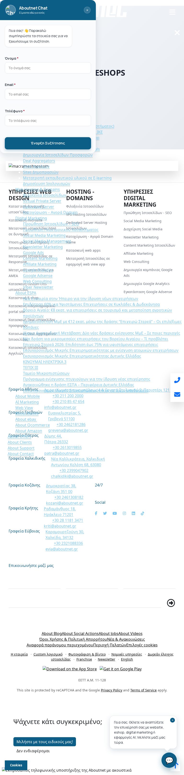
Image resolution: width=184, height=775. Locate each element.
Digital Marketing (31, 218)
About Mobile (27, 396)
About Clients (20, 442)
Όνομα (17, 573)
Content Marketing (40, 258)
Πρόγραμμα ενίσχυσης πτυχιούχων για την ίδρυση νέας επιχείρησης (86, 379)
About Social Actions (80, 633)
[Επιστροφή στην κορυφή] (175, 766)
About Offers (19, 436)
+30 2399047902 (73, 470)
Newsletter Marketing (43, 246)
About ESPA (25, 292)
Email (73, 573)
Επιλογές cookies (142, 645)
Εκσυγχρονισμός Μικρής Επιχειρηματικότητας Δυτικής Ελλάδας (82, 356)
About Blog (52, 633)
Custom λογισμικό (48, 654)
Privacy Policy (111, 690)
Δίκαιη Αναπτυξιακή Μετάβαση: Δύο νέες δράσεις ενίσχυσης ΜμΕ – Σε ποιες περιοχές (101, 333)
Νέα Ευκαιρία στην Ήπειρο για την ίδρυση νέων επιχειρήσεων (80, 298)
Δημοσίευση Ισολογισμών (46, 183)
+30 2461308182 (68, 497)
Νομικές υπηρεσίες (126, 654)
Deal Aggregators (39, 160)
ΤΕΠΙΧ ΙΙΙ (30, 367)
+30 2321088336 (68, 543)
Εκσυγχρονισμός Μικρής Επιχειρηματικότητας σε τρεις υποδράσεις (85, 390)
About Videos (130, 633)
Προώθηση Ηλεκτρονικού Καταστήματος (60, 229)
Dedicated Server (38, 206)
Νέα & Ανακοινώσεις (126, 639)
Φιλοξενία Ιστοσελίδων (44, 195)
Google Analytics (38, 269)
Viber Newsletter (38, 287)
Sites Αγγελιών (36, 166)
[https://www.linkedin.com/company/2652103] (133, 513)
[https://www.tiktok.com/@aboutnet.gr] (142, 513)
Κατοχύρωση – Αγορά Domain (50, 212)
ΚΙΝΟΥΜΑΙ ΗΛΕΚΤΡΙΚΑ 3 (44, 361)
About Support (21, 448)
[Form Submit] (171, 603)
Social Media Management (47, 241)
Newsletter (106, 659)
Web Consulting (37, 281)
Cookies (16, 765)
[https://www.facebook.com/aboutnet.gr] (96, 513)
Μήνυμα (19, 592)
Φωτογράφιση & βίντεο (87, 654)
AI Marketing (27, 402)
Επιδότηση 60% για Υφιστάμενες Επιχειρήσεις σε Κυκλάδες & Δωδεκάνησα (91, 304)
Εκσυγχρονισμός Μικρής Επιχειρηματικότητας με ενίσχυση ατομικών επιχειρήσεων (100, 350)
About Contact (21, 453)
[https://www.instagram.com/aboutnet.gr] (124, 513)
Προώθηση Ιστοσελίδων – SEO (51, 223)
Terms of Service (143, 690)
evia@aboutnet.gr (62, 549)
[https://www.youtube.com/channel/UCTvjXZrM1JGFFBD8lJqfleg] (115, 513)
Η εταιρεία (19, 654)
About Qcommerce (32, 425)
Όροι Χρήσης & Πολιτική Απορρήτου (73, 639)
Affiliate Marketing (40, 264)
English (127, 659)
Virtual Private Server (42, 201)
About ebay (26, 419)
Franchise (84, 659)
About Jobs (108, 633)
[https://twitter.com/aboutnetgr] (105, 513)
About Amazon (28, 430)
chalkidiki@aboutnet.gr (72, 476)
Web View (24, 407)
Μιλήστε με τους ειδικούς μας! (45, 741)
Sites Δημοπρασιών (40, 172)
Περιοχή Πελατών (109, 645)
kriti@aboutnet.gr (60, 526)
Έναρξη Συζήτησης (48, 143)
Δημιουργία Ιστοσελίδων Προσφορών (58, 155)
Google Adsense (37, 275)
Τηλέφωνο (137, 573)
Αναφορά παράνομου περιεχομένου (60, 645)
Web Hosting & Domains (37, 189)
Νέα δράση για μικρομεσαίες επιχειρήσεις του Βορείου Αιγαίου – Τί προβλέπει (95, 338)
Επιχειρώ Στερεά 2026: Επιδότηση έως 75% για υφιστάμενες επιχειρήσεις (90, 344)
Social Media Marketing (44, 235)
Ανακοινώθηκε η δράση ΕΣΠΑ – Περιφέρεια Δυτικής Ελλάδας (78, 384)
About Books (27, 413)
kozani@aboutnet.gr (64, 503)
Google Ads (33, 252)
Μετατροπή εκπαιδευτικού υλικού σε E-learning (67, 178)
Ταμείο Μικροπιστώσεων (46, 373)
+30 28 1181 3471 (67, 520)
